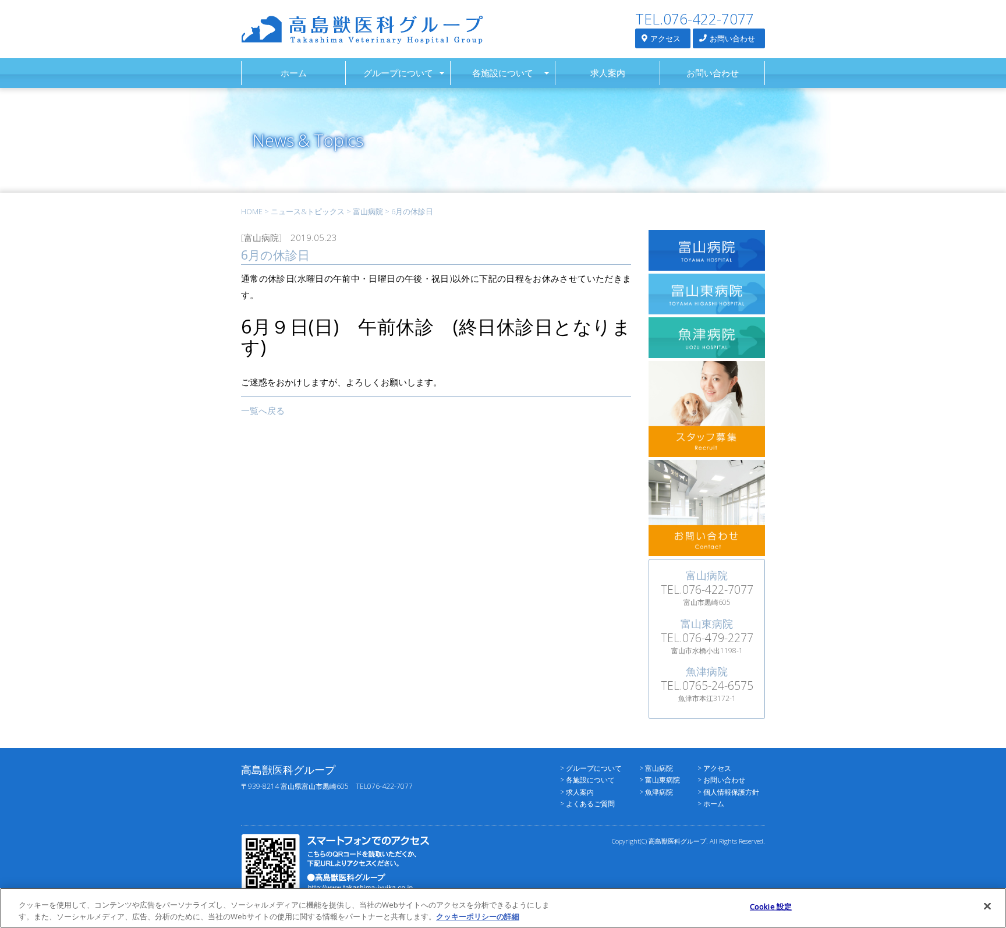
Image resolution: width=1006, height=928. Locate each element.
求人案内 (607, 73)
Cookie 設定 (771, 906)
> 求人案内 (577, 792)
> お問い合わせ (721, 780)
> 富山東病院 (659, 780)
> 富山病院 (656, 768)
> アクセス (714, 768)
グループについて (398, 73)
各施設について (502, 73)
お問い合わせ (731, 38)
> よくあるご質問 (587, 804)
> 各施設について (587, 780)
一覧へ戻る (263, 410)
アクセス (665, 38)
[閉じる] (987, 906)
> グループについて (591, 768)
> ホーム (710, 804)
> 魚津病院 (656, 792)
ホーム (294, 73)
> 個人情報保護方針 (728, 792)
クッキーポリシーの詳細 (477, 916)
